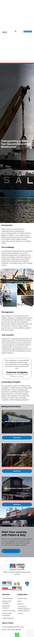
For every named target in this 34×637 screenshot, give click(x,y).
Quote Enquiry (22, 598)
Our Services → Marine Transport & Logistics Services (24, 609)
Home (20, 601)
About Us (21, 604)
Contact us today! (11, 551)
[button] (15, 31)
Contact (20, 613)
